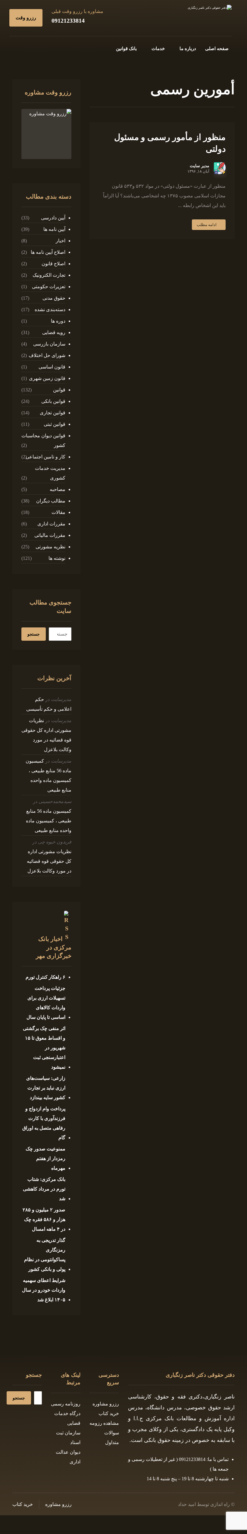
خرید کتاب (108, 1413)
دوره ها (58, 321)
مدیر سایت (199, 166)
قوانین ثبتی (54, 424)
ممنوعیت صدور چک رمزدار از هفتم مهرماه (45, 1158)
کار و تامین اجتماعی (45, 456)
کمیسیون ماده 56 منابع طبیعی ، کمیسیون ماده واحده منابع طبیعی (48, 820)
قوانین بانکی (53, 401)
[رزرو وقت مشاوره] (46, 134)
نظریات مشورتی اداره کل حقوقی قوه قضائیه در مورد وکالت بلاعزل (49, 861)
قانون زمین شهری (47, 378)
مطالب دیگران (50, 500)
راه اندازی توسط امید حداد (204, 1504)
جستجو (33, 634)
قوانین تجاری (52, 412)
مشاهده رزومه (104, 1423)
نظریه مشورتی (50, 546)
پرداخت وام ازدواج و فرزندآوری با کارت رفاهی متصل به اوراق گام (43, 1123)
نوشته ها (56, 558)
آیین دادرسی (53, 217)
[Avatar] (220, 168)
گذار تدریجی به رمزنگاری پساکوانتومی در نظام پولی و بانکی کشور (44, 1255)
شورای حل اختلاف (47, 355)
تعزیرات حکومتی (48, 286)
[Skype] (17, 48)
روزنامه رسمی (65, 1403)
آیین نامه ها (54, 229)
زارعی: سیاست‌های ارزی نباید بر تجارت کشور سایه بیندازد (45, 1088)
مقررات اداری (51, 523)
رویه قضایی (53, 332)
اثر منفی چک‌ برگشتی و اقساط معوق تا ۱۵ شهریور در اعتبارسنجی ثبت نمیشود (44, 1048)
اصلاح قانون (53, 263)
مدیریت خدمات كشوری (50, 473)
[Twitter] (46, 48)
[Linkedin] (27, 48)
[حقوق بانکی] (195, 17)
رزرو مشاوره (105, 1403)
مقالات (58, 512)
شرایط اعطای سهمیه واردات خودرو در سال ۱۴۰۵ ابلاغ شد (43, 1290)
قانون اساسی (52, 366)
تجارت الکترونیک (49, 275)
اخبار (60, 240)
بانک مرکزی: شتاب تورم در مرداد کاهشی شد (44, 1189)
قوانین (59, 389)
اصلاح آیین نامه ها (48, 252)
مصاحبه (57, 489)
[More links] (97, 48)
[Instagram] (36, 48)
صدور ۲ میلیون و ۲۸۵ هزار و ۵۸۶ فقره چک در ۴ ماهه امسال (44, 1219)
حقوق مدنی (53, 298)
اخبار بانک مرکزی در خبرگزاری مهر (53, 947)
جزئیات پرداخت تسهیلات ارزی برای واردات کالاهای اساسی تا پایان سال (46, 1003)
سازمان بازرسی (49, 343)
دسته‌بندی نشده (50, 309)
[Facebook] (56, 48)
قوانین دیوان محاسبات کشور (43, 440)
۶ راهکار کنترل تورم (45, 977)
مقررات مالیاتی (49, 535)
